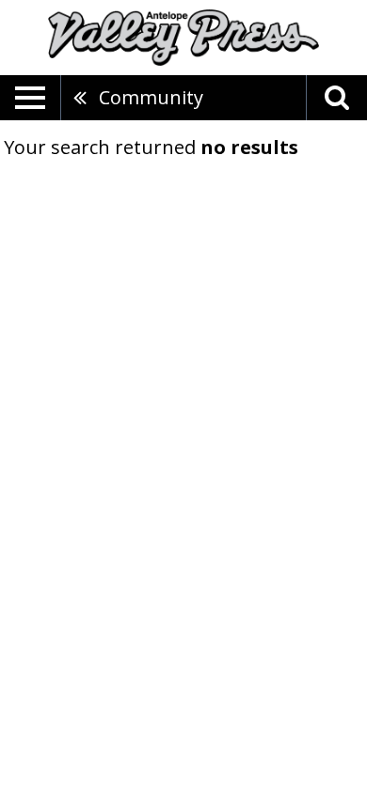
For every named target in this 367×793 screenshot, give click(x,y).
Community (151, 97)
